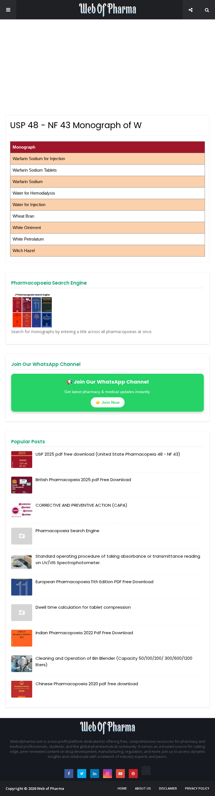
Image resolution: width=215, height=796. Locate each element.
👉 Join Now (108, 402)
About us (143, 788)
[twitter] (81, 773)
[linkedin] (94, 773)
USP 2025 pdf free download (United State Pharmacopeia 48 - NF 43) (108, 454)
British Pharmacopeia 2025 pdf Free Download (83, 480)
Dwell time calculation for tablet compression (83, 607)
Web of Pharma (50, 788)
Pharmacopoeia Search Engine (67, 531)
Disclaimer (168, 788)
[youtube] (120, 773)
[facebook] (68, 773)
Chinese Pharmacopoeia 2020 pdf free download (87, 684)
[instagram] (107, 773)
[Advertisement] (107, 67)
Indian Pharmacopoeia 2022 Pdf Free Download (84, 633)
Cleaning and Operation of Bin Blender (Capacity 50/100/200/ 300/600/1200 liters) (114, 661)
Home (122, 788)
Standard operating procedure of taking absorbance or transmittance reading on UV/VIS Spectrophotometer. (118, 559)
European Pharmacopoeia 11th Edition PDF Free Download (94, 582)
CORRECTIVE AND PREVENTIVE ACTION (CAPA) (81, 505)
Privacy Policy (197, 788)
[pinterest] (133, 773)
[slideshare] (146, 770)
